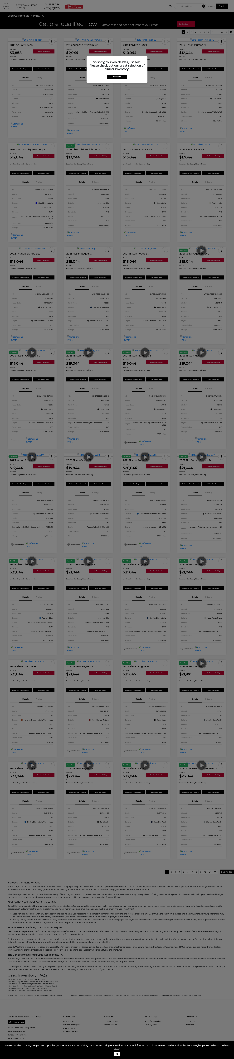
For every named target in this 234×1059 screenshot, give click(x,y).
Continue (117, 77)
